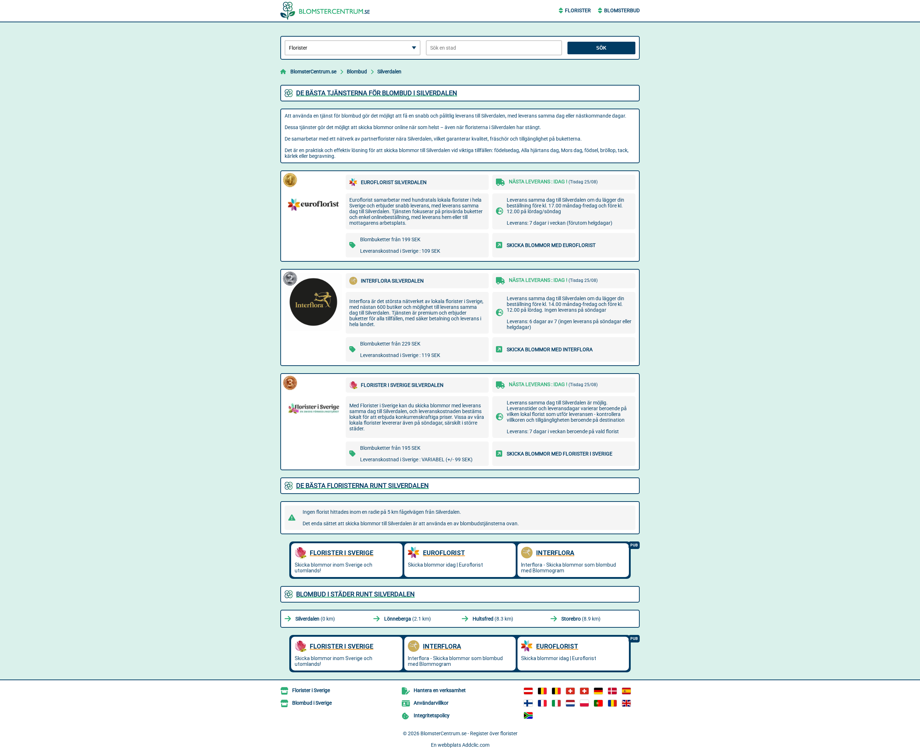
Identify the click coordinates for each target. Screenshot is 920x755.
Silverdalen (389, 71)
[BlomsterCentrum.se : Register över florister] (325, 11)
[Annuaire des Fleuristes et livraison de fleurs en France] (542, 703)
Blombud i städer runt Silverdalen (355, 594)
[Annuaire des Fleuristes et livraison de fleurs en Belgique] (542, 691)
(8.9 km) (581, 619)
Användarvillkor (431, 703)
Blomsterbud (622, 10)
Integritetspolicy (432, 715)
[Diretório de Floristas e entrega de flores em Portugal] (598, 703)
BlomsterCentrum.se (313, 71)
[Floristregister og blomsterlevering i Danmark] (612, 691)
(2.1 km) (407, 619)
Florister (578, 10)
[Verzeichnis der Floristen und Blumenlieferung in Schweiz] (570, 691)
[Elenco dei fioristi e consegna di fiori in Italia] (556, 703)
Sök (601, 48)
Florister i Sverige (311, 690)
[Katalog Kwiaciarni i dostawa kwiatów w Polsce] (584, 703)
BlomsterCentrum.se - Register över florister (469, 733)
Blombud (357, 71)
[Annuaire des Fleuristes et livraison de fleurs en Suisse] (584, 691)
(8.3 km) (493, 619)
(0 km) (315, 619)
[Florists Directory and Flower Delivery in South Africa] (528, 715)
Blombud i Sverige (312, 703)
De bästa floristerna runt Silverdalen (362, 485)
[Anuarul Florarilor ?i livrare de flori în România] (612, 703)
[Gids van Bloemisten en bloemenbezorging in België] (556, 691)
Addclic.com (475, 745)
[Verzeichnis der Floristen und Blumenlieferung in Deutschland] (598, 691)
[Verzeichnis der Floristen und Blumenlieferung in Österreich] (528, 691)
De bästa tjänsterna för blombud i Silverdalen (376, 93)
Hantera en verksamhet (440, 690)
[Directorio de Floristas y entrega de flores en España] (626, 691)
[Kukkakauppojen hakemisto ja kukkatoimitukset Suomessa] (528, 703)
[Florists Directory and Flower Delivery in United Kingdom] (626, 703)
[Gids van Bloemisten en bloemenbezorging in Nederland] (570, 703)
